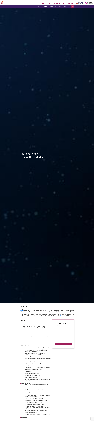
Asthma (61, 315)
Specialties (45, 6)
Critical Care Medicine (37, 309)
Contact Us (65, 6)
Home (35, 6)
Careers (59, 6)
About (39, 6)
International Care (52, 6)
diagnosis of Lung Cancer (41, 316)
